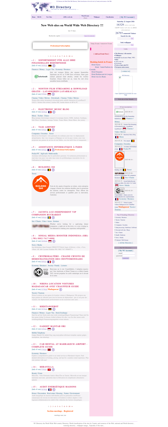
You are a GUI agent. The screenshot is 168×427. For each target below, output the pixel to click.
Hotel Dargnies (97, 72)
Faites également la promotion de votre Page (125, 94)
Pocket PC (35, 153)
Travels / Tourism (38, 293)
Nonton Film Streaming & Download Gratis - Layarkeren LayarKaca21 (125, 126)
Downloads (55, 98)
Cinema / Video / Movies (41, 98)
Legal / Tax (50, 69)
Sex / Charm (36, 221)
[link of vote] (36, 65)
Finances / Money (38, 69)
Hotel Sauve (96, 64)
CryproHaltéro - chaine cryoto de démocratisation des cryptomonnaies (124, 196)
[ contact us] (125, 71)
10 (69, 56)
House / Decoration (39, 393)
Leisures (64, 265)
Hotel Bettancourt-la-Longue (102, 74)
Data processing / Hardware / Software (126, 227)
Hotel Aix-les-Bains (99, 76)
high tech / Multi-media (49, 153)
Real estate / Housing (55, 393)
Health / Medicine (120, 235)
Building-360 (118, 170)
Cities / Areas (47, 221)
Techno (40, 115)
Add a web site (119, 61)
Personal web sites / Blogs (123, 230)
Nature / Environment (72, 393)
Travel (51, 133)
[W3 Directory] (126, 92)
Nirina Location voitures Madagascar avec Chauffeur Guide (124, 205)
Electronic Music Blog (130, 134)
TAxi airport (127, 141)
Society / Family (54, 265)
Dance (46, 115)
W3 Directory (125, 75)
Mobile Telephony (38, 332)
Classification (123, 57)
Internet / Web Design (122, 240)
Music (34, 115)
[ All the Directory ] (126, 242)
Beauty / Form (37, 373)
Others (117, 222)
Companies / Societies (40, 133)
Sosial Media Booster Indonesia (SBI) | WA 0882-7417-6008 (125, 182)
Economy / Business (63, 69)
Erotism (56, 221)
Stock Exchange (61, 312)
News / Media (37, 245)
